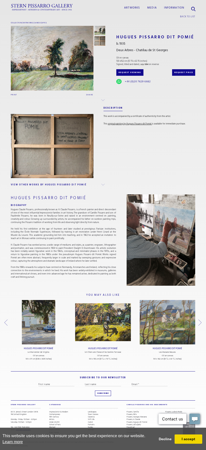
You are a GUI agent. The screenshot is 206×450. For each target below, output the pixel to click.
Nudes (90, 427)
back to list (187, 16)
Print (14, 94)
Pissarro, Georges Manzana (137, 417)
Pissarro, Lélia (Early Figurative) (134, 425)
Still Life (91, 419)
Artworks (132, 8)
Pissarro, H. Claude (133, 419)
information (174, 8)
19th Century (54, 417)
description (113, 108)
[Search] (193, 7)
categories (55, 404)
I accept (188, 439)
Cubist (90, 422)
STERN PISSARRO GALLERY (23, 404)
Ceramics (91, 417)
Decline (165, 439)
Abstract (52, 427)
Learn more (13, 442)
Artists (51, 419)
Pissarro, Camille (133, 412)
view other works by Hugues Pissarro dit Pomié (49, 184)
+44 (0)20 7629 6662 (137, 82)
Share (89, 94)
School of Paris (55, 424)
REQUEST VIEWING (130, 72)
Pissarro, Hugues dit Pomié (137, 422)
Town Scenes (93, 414)
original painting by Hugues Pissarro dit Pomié (129, 124)
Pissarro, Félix (132, 414)
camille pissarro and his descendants (147, 404)
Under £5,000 (54, 422)
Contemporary (54, 414)
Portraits (91, 424)
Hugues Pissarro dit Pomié (38, 348)
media (152, 8)
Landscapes (40, 22)
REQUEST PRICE (183, 72)
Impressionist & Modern (58, 412)
